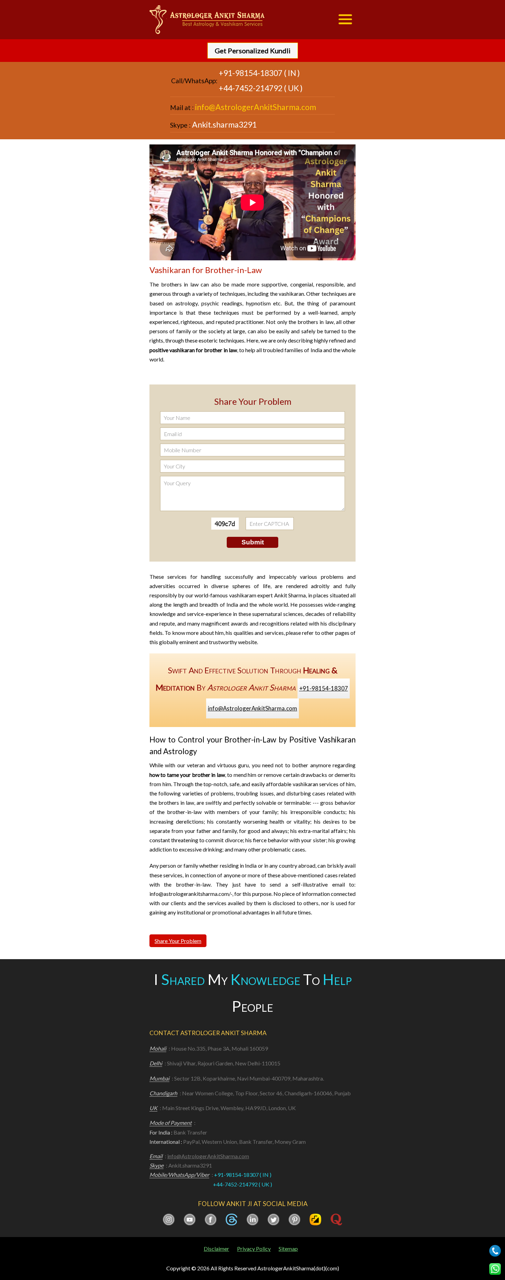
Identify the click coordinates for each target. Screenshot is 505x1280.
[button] (345, 19)
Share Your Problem (178, 940)
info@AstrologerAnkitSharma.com (255, 107)
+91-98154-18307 (323, 688)
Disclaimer (216, 1248)
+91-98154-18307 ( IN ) (259, 73)
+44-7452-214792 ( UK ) (261, 88)
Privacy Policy (254, 1248)
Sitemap (288, 1248)
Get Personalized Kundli (253, 50)
